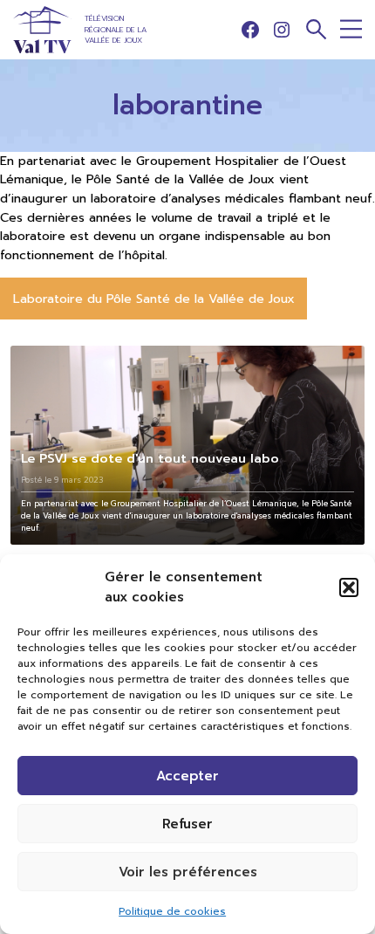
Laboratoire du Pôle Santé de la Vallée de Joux (154, 298)
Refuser (187, 824)
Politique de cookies (172, 911)
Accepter (187, 776)
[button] (349, 587)
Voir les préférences (188, 872)
